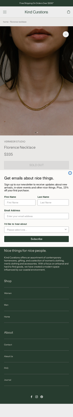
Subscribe (36, 239)
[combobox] (35, 229)
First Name (10, 196)
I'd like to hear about (15, 224)
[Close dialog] (70, 173)
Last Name (43, 196)
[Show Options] (65, 229)
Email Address (12, 210)
